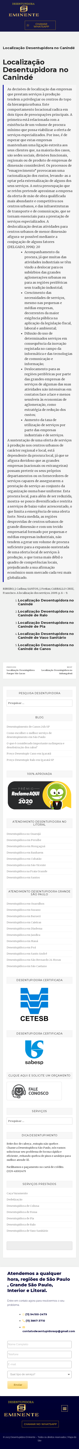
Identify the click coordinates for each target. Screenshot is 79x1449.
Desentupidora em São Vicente (26, 865)
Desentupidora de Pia (20, 1218)
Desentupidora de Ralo (21, 1224)
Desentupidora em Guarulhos (25, 903)
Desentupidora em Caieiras (24, 922)
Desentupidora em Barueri (24, 916)
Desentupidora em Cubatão (24, 858)
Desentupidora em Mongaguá (26, 846)
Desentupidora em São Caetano (27, 966)
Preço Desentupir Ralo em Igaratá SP (30, 760)
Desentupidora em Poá (21, 947)
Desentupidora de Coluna (23, 1206)
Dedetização (14, 1199)
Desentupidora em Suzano (24, 909)
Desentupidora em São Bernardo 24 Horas (34, 959)
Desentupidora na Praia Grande (27, 871)
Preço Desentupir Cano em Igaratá (29, 753)
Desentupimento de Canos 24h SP (28, 726)
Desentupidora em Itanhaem (25, 852)
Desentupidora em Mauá (22, 941)
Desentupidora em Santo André (27, 953)
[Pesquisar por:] (39, 703)
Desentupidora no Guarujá (24, 834)
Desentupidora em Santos (23, 877)
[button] (64, 1408)
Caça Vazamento (17, 1193)
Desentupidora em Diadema (24, 928)
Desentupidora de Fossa (22, 1212)
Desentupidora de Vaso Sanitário (27, 1230)
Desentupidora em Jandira (23, 935)
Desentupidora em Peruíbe (24, 840)
